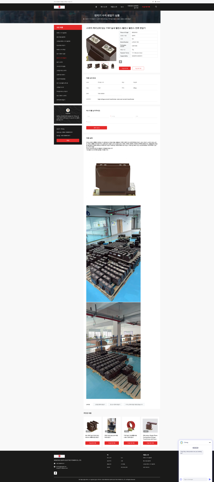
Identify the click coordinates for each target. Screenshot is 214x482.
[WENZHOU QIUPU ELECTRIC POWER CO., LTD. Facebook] (153, 1)
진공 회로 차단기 (61, 45)
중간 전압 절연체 (61, 37)
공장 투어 (109, 460)
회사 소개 (109, 457)
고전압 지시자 (60, 87)
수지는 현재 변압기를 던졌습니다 (134, 404)
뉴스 (122, 457)
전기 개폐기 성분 (61, 53)
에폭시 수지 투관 (61, 49)
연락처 (108, 467)
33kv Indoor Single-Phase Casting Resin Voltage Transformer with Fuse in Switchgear (150, 437)
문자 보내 (96, 128)
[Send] (209, 479)
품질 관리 (109, 464)
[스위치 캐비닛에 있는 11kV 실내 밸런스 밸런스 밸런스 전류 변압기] (101, 46)
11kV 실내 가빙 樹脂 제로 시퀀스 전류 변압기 (130, 436)
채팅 (68, 140)
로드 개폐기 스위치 (61, 95)
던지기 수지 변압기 (90, 19)
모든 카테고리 (146, 467)
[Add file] (181, 479)
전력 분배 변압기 (61, 99)
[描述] (156, 7)
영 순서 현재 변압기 (115, 404)
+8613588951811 (65, 135)
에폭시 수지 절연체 (61, 32)
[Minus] (210, 442)
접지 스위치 (60, 62)
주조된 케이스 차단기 (62, 91)
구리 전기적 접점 (61, 66)
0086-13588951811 (67, 132)
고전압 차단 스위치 (61, 70)
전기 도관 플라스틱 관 (62, 83)
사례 (122, 460)
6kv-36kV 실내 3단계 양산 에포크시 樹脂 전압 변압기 (92, 436)
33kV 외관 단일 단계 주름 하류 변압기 (111, 436)
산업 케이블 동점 (61, 79)
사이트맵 (123, 464)
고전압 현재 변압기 (100, 404)
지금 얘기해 (125, 68)
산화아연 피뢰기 (61, 74)
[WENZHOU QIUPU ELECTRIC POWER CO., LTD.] (59, 7)
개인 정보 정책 (124, 467)
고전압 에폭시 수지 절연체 (63, 41)
